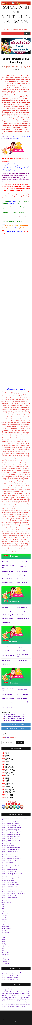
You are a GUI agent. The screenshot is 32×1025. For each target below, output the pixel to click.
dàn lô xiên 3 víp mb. (7, 615)
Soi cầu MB (13, 999)
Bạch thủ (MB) (9, 766)
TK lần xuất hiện (9, 785)
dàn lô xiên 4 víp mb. (7, 618)
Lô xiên (7, 777)
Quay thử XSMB (9, 794)
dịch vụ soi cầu (24, 988)
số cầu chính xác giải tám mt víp (9, 869)
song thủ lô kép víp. (7, 582)
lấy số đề (6, 991)
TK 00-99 (7, 786)
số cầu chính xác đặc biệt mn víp (9, 888)
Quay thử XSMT (9, 795)
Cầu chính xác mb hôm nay (22, 68)
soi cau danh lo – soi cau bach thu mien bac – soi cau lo (16, 16)
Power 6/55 (8, 763)
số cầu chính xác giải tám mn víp (9, 889)
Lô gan (7, 775)
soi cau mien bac (10, 993)
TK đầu (7, 780)
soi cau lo (3, 993)
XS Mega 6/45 (9, 760)
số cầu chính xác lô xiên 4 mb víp (9, 855)
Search (20, 742)
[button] (27, 33)
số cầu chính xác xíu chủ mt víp (9, 878)
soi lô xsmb (21, 1004)
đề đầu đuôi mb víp (6, 137)
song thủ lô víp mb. (7, 571)
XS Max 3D (8, 764)
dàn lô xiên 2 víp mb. (7, 611)
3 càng (3, 988)
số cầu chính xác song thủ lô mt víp (10, 877)
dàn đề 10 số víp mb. (22, 582)
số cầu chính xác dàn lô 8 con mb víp (10, 847)
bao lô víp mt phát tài (8, 703)
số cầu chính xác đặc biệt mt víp (9, 867)
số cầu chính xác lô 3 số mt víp (9, 886)
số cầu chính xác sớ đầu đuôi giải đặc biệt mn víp (13, 893)
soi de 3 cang (23, 1001)
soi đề (12, 1006)
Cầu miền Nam (9, 772)
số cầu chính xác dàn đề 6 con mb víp (14, 720)
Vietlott (7, 758)
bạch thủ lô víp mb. (7, 561)
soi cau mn (7, 995)
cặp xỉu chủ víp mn (7, 664)
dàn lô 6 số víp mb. (22, 615)
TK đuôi (7, 781)
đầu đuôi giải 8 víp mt (22, 694)
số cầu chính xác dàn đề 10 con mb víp (10, 838)
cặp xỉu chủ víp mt (7, 707)
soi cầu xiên (26, 999)
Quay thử (8, 792)
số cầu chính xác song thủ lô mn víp (10, 895)
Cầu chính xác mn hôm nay (8, 880)
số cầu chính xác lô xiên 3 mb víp (9, 853)
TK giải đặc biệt (9, 783)
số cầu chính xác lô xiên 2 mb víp (9, 851)
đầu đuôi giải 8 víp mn (23, 651)
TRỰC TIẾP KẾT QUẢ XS (6, 902)
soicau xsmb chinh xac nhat (23, 995)
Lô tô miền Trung (10, 791)
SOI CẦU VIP (12, 997)
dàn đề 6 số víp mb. (7, 575)
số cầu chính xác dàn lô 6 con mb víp (10, 844)
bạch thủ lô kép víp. (7, 579)
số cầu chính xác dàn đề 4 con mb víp (14, 718)
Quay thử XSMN (9, 797)
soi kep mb (8, 1002)
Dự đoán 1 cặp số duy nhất (14, 990)
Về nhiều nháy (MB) (10, 770)
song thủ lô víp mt (22, 689)
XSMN (7, 753)
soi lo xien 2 (9, 1004)
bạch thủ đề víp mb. (22, 561)
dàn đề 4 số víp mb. (22, 571)
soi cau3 (16, 991)
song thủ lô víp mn (22, 647)
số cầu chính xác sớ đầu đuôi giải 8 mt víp (11, 873)
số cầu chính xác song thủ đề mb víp (10, 856)
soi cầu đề (17, 1001)
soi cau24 (27, 991)
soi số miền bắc (7, 1006)
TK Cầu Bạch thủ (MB (6, 923)
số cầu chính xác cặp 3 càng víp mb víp (14, 716)
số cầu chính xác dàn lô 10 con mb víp (14, 714)
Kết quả (7, 756)
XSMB (7, 752)
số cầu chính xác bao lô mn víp (9, 882)
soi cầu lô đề (7, 138)
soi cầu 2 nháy (22, 997)
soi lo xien (3, 1004)
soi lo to (13, 1002)
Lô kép (7, 778)
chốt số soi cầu (8, 988)
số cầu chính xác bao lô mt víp (8, 864)
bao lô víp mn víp (7, 660)
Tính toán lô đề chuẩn (6, 899)
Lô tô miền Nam (9, 789)
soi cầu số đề (20, 999)
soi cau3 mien (21, 991)
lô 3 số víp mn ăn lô (22, 660)
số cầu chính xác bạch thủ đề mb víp (17, 724)
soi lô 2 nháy (15, 1004)
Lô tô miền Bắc (9, 788)
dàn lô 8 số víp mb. (7, 607)
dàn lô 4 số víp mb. (22, 579)
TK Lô (2, 934)
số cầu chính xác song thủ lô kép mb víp (11, 858)
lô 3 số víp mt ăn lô (22, 698)
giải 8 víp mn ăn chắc (8, 655)
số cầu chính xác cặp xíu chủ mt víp (10, 866)
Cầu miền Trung (9, 774)
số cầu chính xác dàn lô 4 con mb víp (10, 842)
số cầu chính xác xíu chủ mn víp (9, 897)
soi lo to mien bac (25, 1002)
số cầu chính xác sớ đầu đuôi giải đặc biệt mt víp (13, 875)
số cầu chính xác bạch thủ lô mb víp (10, 829)
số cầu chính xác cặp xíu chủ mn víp (10, 884)
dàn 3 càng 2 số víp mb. (23, 618)
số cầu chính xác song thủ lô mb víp (10, 860)
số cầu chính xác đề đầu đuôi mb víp (10, 849)
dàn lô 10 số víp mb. (22, 611)
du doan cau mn (16, 988)
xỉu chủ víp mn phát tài (8, 647)
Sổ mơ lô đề (4, 901)
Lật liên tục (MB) (9, 767)
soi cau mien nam (19, 993)
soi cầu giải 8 (8, 999)
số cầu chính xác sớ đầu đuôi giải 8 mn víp (11, 891)
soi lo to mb (18, 1002)
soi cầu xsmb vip (10, 1001)
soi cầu (16, 997)
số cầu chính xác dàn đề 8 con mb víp (15, 728)
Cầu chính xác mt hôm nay (8, 862)
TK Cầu (3, 921)
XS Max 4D (8, 761)
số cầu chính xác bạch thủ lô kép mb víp (11, 827)
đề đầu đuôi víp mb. (22, 607)
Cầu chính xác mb (10, 68)
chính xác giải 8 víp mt (8, 698)
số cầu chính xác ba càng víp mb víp (10, 823)
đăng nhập (7, 737)
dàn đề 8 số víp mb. (22, 575)
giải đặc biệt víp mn (7, 651)
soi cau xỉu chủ (5, 997)
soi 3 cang (10, 991)
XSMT (7, 755)
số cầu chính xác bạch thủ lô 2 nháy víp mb (12, 821)
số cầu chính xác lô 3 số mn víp (9, 871)
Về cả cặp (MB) (9, 769)
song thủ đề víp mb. (22, 566)
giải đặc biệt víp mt (7, 694)
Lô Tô (2, 950)
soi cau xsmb (13, 995)
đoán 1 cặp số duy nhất (19, 1006)
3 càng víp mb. (6, 622)
